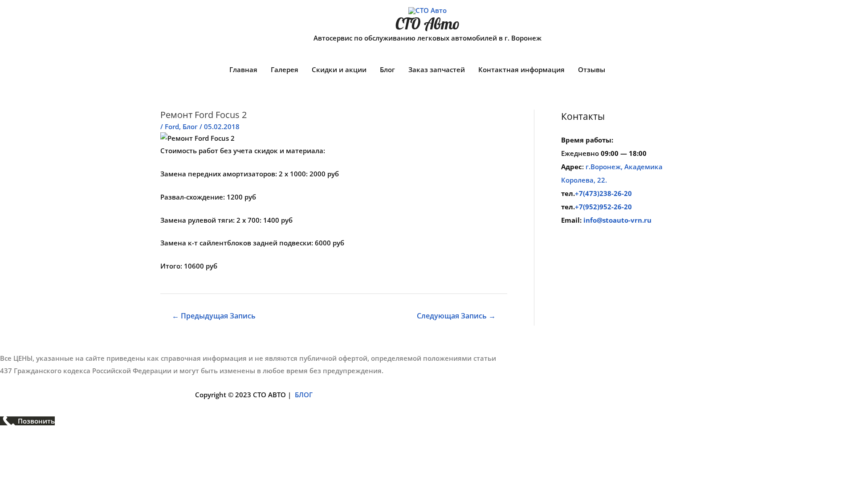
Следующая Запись (456, 316)
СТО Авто (427, 23)
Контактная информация (521, 69)
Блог (387, 69)
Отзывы (591, 69)
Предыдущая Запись (214, 316)
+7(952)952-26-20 (603, 206)
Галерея (284, 69)
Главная (243, 69)
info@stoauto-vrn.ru (617, 220)
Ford (172, 126)
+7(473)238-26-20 (603, 193)
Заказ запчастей (436, 69)
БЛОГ (304, 394)
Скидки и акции (339, 69)
